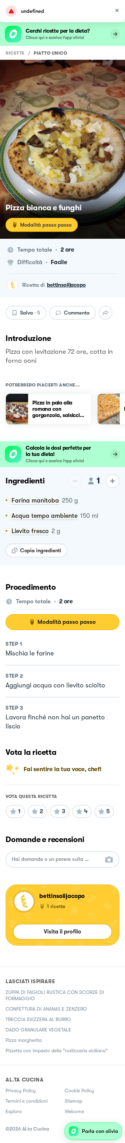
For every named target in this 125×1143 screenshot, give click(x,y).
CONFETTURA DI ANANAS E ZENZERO (46, 1009)
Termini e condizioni (27, 1101)
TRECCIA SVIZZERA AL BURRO (38, 1019)
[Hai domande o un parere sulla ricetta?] (56, 859)
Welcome (74, 1111)
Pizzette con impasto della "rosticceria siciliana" (57, 1050)
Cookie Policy (79, 1090)
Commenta (77, 313)
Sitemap (73, 1101)
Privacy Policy (21, 1090)
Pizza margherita (24, 1040)
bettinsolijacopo (66, 285)
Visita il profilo (62, 931)
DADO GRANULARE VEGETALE (38, 1029)
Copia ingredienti (40, 550)
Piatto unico (50, 53)
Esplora (14, 1111)
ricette (15, 53)
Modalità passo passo (46, 225)
